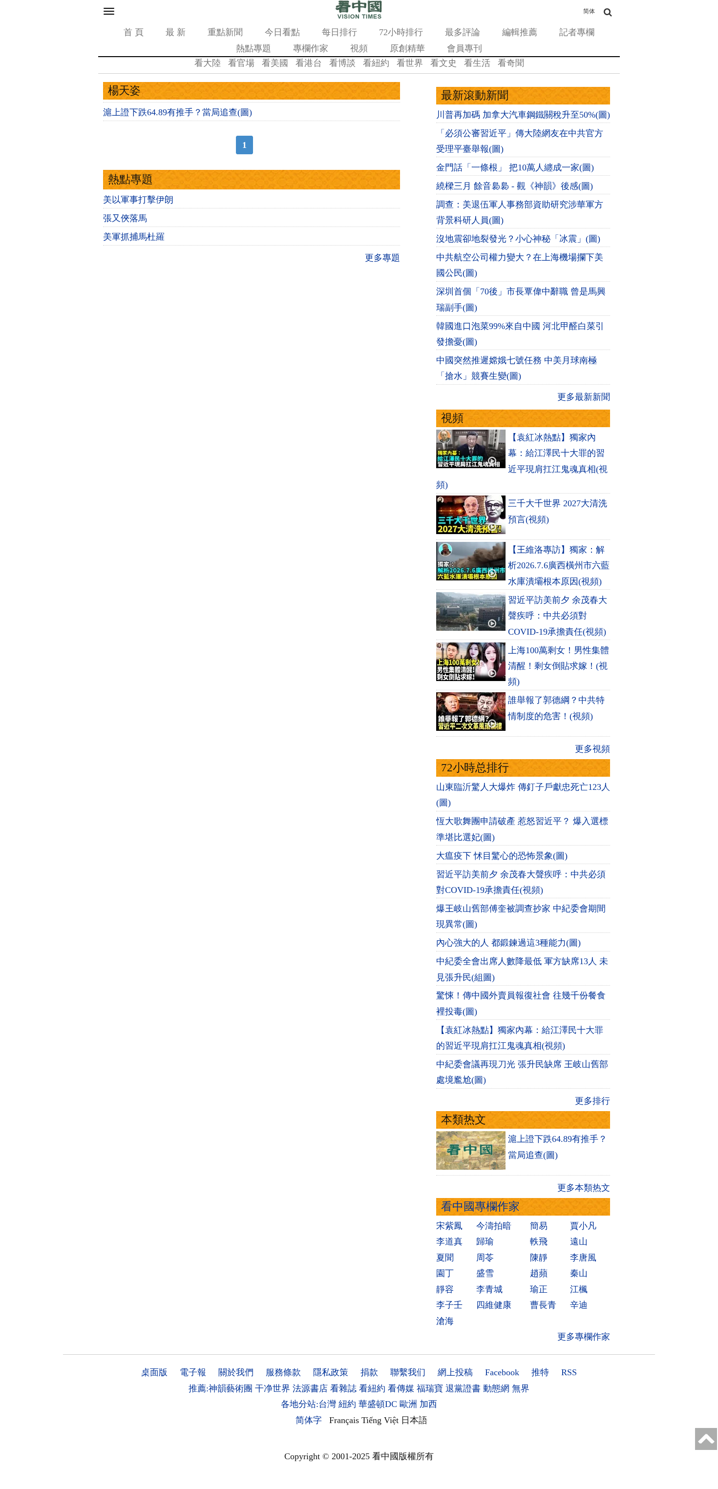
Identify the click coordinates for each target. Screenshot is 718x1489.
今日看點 (282, 32)
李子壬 (449, 1305)
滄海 (445, 1321)
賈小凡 (583, 1226)
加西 (428, 1404)
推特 (540, 1372)
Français (344, 1420)
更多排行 (592, 1101)
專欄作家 (310, 48)
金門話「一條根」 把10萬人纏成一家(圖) (515, 167)
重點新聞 (225, 32)
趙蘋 (539, 1273)
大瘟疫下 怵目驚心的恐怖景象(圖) (502, 856)
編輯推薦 (519, 32)
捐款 (369, 1372)
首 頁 (134, 32)
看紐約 (376, 63)
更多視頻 (592, 749)
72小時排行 (401, 32)
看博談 (342, 63)
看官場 (241, 63)
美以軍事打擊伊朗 (138, 200)
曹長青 (543, 1305)
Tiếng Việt (380, 1420)
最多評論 (462, 32)
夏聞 (445, 1257)
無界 (520, 1388)
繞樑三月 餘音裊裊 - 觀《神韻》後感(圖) (514, 186)
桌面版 (154, 1372)
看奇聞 (511, 63)
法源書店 (310, 1388)
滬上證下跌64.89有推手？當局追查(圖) (177, 112)
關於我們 (235, 1372)
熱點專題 (253, 48)
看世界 (410, 63)
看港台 (309, 63)
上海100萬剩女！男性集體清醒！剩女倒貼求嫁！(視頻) (558, 666)
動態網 (496, 1388)
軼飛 (539, 1241)
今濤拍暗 (493, 1226)
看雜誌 (343, 1388)
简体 (589, 11)
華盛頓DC (378, 1404)
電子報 (193, 1372)
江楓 (579, 1289)
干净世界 (272, 1388)
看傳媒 (401, 1388)
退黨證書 (463, 1388)
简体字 (309, 1420)
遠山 (579, 1241)
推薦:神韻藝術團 (221, 1388)
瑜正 (539, 1289)
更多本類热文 (583, 1188)
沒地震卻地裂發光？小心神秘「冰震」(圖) (518, 239)
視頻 (359, 48)
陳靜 (539, 1257)
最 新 (176, 32)
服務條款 (283, 1372)
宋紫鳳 (449, 1226)
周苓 (485, 1257)
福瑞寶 (430, 1388)
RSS (569, 1372)
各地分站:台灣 (308, 1404)
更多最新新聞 (583, 397)
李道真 (449, 1241)
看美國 (275, 63)
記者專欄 (576, 32)
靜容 (445, 1289)
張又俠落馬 (125, 218)
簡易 (539, 1226)
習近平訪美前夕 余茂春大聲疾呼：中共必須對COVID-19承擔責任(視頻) (557, 616)
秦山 (579, 1273)
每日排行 (339, 32)
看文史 (443, 63)
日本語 (414, 1420)
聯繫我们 (407, 1372)
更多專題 (382, 258)
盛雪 (485, 1273)
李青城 (489, 1289)
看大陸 (207, 63)
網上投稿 (455, 1372)
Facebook (502, 1372)
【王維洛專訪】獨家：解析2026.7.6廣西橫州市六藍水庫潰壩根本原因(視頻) (559, 565)
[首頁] (359, 16)
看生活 (477, 63)
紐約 (347, 1404)
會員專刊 (464, 48)
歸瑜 (485, 1241)
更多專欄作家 (583, 1337)
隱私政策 (330, 1372)
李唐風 (583, 1257)
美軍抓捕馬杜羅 (134, 237)
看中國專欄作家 (480, 1206)
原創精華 (407, 48)
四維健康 (493, 1305)
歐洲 (408, 1404)
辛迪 (579, 1305)
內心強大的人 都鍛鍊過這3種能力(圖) (508, 943)
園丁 (445, 1273)
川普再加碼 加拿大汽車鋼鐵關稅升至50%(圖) (523, 115)
